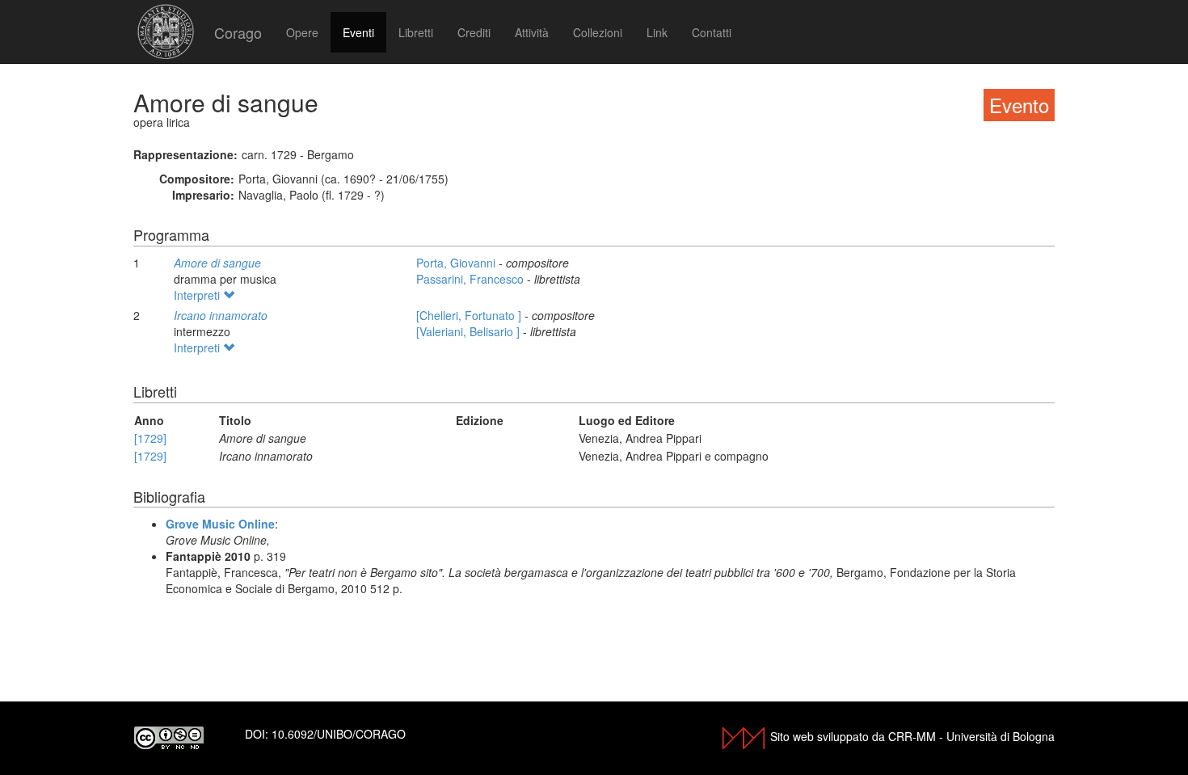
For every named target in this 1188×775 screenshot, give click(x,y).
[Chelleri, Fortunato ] (470, 315)
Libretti (415, 32)
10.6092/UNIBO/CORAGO (339, 734)
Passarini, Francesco (471, 279)
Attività (532, 32)
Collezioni (597, 32)
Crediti (474, 32)
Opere (302, 32)
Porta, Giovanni (457, 263)
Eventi (358, 32)
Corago (238, 32)
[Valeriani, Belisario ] (469, 331)
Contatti (711, 32)
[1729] (150, 438)
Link (657, 32)
